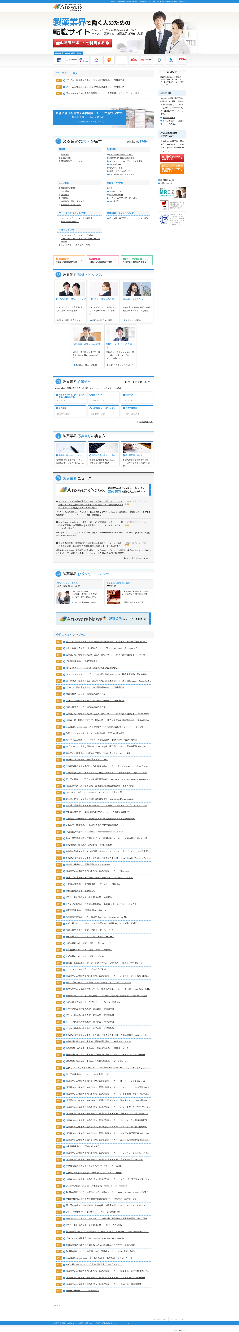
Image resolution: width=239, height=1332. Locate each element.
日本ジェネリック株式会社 (92, 668)
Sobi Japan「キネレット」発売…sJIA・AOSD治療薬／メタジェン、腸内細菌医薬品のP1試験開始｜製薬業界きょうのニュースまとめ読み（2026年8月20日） (90, 525)
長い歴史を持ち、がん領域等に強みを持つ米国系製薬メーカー (108, 1205)
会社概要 (56, 1323)
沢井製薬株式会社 (82, 661)
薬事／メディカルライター (121, 171)
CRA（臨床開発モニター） (121, 155)
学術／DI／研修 (116, 195)
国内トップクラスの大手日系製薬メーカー (102, 93)
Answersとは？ (169, 118)
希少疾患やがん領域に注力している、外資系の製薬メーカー (108, 989)
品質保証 (65, 198)
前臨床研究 (66, 158)
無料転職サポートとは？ (173, 121)
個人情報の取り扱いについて (110, 1323)
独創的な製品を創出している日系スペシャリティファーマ (108, 851)
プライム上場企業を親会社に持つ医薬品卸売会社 (95, 80)
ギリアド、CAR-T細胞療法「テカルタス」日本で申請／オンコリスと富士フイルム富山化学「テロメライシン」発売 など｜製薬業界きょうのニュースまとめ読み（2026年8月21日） (90, 504)
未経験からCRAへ (133, 320)
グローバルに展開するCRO (95, 1238)
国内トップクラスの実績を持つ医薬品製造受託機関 (108, 642)
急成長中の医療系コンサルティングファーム (104, 963)
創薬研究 (65, 155)
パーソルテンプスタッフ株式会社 (108, 996)
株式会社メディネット (93, 1002)
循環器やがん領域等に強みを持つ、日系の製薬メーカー (97, 871)
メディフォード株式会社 (86, 969)
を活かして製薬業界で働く (67, 260)
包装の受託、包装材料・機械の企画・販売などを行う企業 (98, 982)
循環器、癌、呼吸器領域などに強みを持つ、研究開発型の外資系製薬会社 (108, 655)
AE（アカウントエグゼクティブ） (76, 245)
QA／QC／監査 (116, 168)
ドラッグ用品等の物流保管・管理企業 (90, 1009)
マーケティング (116, 191)
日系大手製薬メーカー (99, 877)
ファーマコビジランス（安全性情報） (77, 218)
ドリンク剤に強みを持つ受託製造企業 (89, 897)
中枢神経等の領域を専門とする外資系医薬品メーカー (108, 766)
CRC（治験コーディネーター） (122, 174)
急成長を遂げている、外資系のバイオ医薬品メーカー (108, 1192)
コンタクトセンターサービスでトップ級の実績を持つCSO (108, 674)
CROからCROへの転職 (102, 320)
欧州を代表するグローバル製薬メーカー (101, 648)
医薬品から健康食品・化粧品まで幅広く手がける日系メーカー (98, 753)
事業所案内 (63, 1323)
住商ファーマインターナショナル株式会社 (96, 733)
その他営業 (114, 201)
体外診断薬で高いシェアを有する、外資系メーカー (108, 773)
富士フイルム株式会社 (103, 740)
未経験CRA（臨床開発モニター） (123, 158)
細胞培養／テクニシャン (71, 161)
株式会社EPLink (89, 943)
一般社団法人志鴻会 (87, 759)
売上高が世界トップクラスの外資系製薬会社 (108, 779)
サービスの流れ (169, 124)
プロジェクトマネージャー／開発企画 (125, 161)
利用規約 (97, 1323)
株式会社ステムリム (86, 694)
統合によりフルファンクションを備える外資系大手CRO (108, 858)
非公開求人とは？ (168, 180)
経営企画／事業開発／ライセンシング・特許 (128, 218)
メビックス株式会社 (93, 1212)
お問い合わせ (166, 183)
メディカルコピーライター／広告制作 (77, 235)
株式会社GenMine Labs (105, 727)
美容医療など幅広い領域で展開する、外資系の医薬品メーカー (108, 1232)
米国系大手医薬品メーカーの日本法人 (108, 805)
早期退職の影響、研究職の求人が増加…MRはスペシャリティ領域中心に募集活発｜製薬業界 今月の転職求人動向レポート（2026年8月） (90, 544)
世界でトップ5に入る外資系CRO (108, 1068)
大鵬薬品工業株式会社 (100, 819)
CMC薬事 (65, 191)
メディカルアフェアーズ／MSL (123, 198)
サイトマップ (125, 1323)
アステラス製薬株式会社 (97, 1186)
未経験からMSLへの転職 (86, 365)
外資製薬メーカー (94, 832)
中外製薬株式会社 (98, 812)
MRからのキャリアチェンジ (121, 365)
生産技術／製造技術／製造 (72, 201)
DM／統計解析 (115, 164)
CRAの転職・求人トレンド (70, 320)
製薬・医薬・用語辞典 (133, 602)
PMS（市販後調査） (70, 222)
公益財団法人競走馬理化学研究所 (89, 845)
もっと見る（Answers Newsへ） (138, 558)
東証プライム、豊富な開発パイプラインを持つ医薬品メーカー (106, 746)
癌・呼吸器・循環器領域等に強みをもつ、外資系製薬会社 (108, 681)
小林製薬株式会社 (94, 884)
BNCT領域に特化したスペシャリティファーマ (94, 792)
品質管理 (65, 195)
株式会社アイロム (101, 923)
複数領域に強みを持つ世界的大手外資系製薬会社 (98, 1041)
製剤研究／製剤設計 (70, 188)
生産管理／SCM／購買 (71, 205)
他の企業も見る (146, 422)
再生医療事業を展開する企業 (100, 786)
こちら (166, 84)
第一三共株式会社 (88, 864)
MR (110, 188)
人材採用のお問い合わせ (85, 1323)
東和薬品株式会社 (87, 910)
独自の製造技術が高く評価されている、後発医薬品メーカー (108, 838)
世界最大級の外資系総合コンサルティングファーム (94, 1166)
